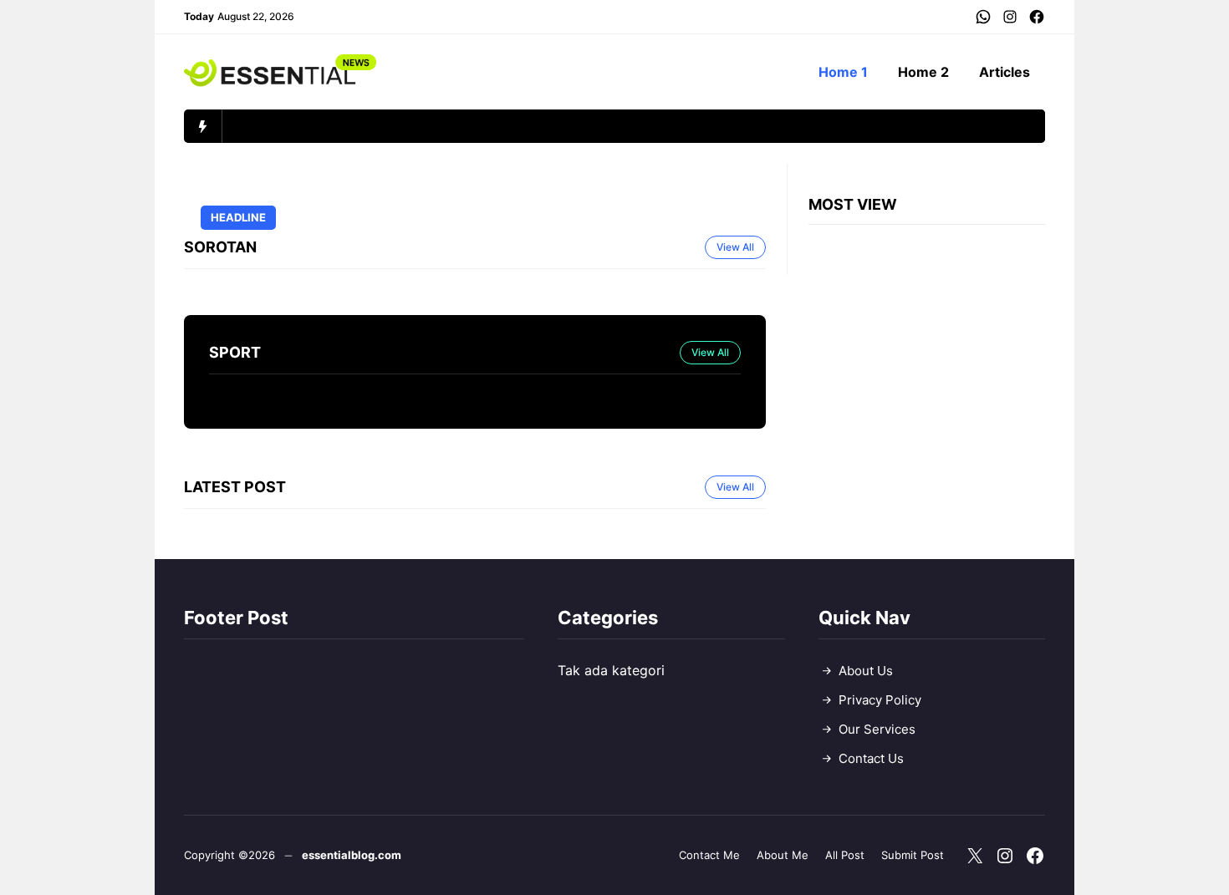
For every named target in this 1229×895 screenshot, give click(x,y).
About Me (782, 855)
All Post (844, 855)
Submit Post (912, 855)
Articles (1004, 72)
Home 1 (843, 72)
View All (735, 247)
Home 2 (923, 72)
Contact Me (709, 855)
